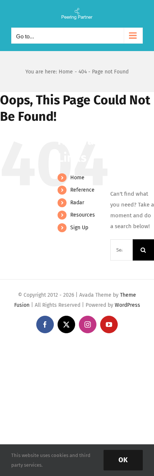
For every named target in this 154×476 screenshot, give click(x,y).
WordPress (127, 305)
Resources (82, 215)
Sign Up (79, 227)
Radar (77, 202)
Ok (123, 460)
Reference (82, 190)
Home (77, 177)
